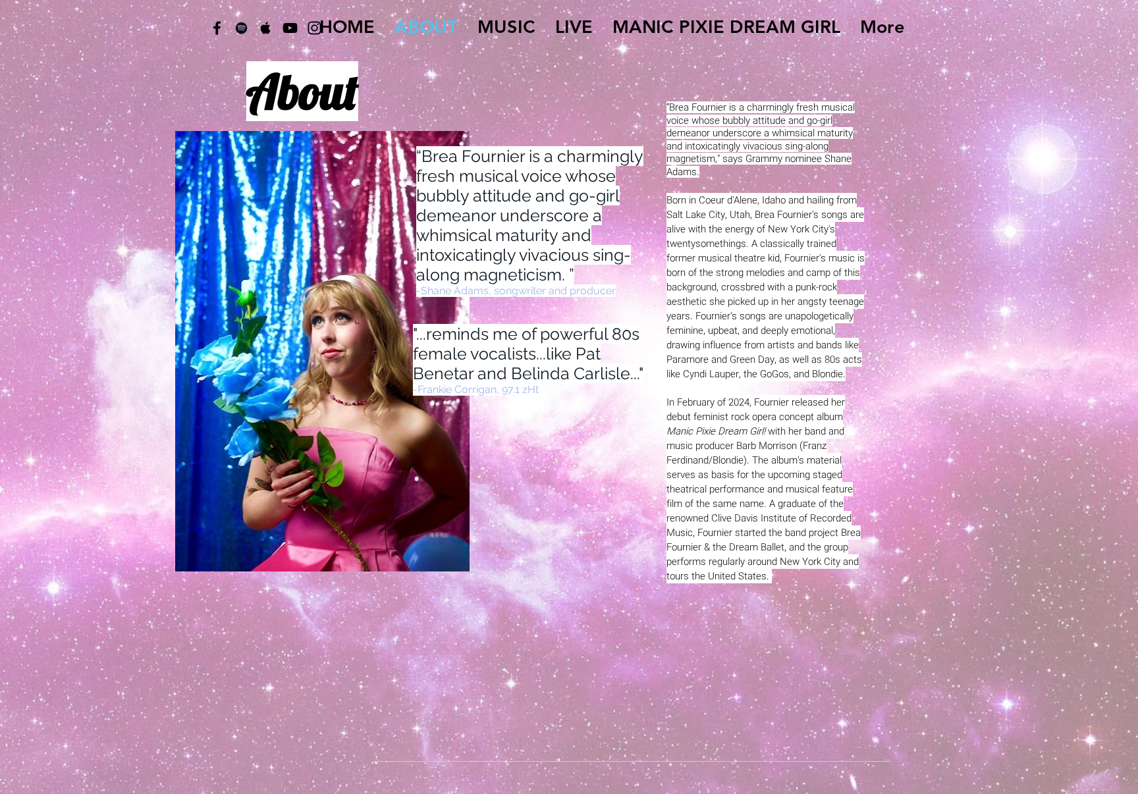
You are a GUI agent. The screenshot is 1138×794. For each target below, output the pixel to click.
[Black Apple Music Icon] (266, 28)
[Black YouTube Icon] (290, 28)
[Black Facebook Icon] (217, 28)
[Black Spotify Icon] (241, 28)
